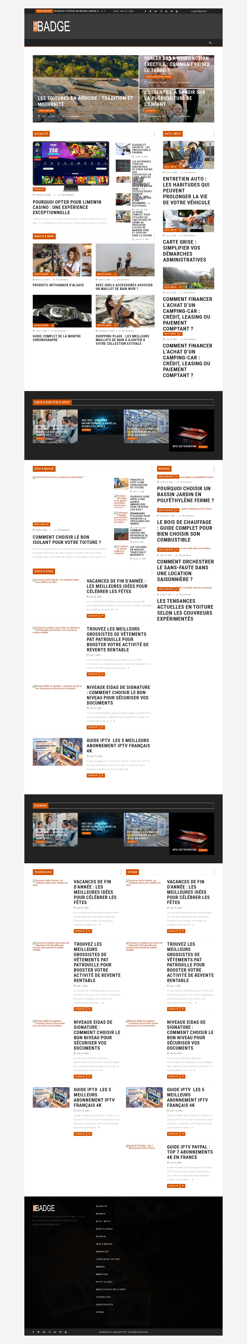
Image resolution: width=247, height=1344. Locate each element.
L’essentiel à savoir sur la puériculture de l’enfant (174, 98)
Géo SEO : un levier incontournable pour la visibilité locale (53, 423)
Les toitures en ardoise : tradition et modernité (85, 101)
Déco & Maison (46, 111)
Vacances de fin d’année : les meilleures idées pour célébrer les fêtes (117, 586)
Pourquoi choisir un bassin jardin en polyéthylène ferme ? (185, 494)
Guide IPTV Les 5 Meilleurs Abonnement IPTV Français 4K (118, 745)
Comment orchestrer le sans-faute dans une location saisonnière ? (185, 570)
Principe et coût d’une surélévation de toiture (138, 484)
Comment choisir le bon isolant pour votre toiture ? (67, 540)
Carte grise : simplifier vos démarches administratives (184, 251)
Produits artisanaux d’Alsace (58, 285)
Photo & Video (104, 1282)
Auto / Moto (170, 167)
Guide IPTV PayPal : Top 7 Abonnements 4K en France (190, 1152)
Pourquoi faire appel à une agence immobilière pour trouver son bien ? (140, 503)
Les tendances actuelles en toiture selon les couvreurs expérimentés (185, 610)
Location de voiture (108, 1259)
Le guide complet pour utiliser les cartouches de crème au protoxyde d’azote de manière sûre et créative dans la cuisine (142, 224)
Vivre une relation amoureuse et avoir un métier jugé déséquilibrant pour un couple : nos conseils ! (142, 188)
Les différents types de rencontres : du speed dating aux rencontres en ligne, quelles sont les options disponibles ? (142, 173)
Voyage (100, 1312)
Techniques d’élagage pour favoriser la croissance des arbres (140, 518)
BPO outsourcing (139, 446)
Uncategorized (104, 1304)
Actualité (150, 111)
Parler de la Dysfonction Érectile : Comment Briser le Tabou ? (177, 64)
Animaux (101, 1214)
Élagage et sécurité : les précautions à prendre (141, 149)
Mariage (100, 1267)
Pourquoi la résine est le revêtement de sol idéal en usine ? (98, 431)
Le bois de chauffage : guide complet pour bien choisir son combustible (184, 531)
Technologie (103, 1297)
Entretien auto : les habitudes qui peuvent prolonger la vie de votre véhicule (186, 191)
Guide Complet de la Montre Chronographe (57, 338)
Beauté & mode (41, 274)
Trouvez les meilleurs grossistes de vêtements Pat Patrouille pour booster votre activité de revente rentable (118, 639)
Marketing (102, 1274)
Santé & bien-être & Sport (158, 77)
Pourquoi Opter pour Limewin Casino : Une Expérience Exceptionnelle (67, 207)
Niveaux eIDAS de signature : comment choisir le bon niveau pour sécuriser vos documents (118, 695)
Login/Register (199, 11)
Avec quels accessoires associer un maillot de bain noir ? (124, 287)
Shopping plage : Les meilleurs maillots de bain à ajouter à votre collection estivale (122, 339)
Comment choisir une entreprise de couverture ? (139, 534)
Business (41, 430)
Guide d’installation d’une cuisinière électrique (141, 200)
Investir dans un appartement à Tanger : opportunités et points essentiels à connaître (73, 11)
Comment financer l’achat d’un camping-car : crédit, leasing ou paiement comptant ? (187, 314)
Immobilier (42, 11)
